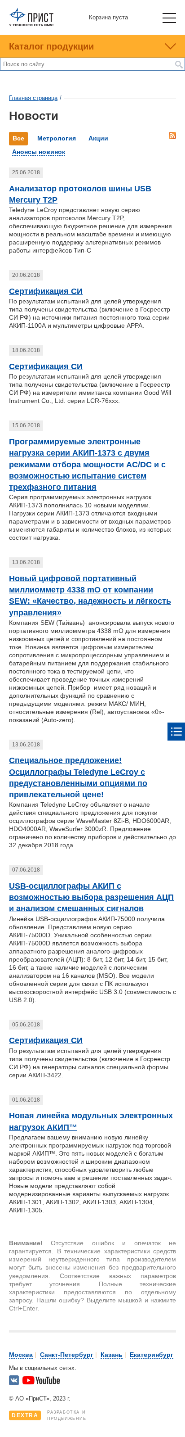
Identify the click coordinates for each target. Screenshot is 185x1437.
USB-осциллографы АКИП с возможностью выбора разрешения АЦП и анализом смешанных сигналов (91, 897)
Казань (112, 1354)
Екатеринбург (151, 1354)
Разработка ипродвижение (49, 1415)
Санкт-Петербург (66, 1354)
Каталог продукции (51, 46)
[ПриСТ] (31, 24)
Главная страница (33, 98)
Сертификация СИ (46, 291)
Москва (21, 1354)
